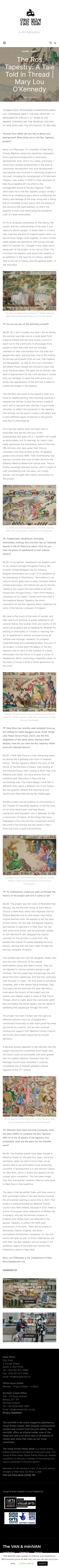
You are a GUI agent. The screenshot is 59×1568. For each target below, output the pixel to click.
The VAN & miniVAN (22, 1546)
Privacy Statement (12, 1412)
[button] (55, 43)
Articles (24, 1318)
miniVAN (25, 51)
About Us (38, 1552)
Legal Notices (8, 1552)
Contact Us (24, 1552)
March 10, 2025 (29, 1329)
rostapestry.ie (10, 1269)
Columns (34, 1318)
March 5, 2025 (29, 97)
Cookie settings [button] (26, 1563)
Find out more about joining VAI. (19, 1475)
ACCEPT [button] (42, 1563)
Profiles (34, 51)
